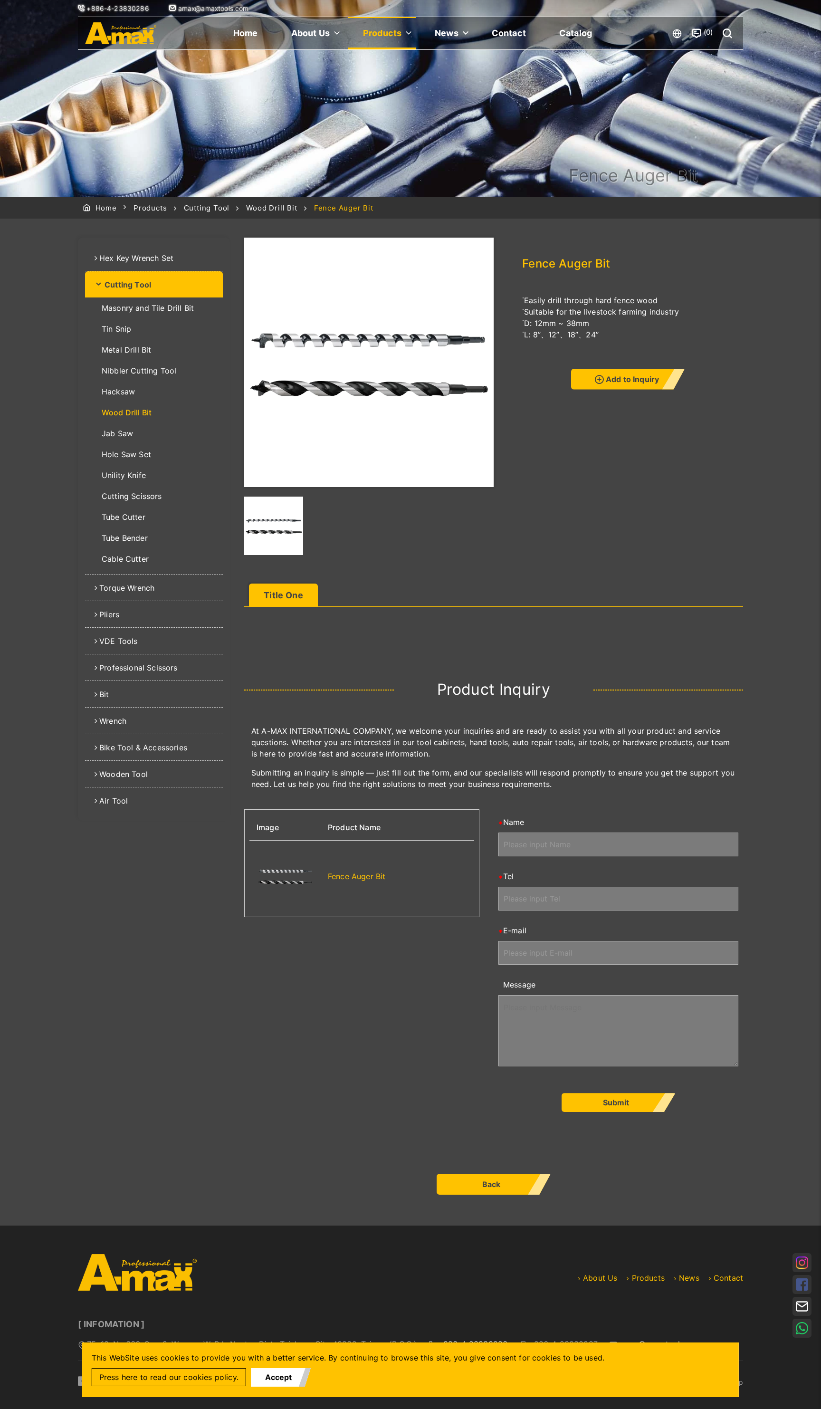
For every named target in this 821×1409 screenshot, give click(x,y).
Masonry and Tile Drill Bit (148, 308)
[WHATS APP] (801, 1328)
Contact (509, 33)
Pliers (109, 614)
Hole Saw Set (126, 454)
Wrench (112, 721)
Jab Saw (117, 433)
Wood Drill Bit (271, 207)
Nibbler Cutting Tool (139, 370)
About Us (310, 33)
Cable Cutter (125, 559)
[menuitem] (154, 258)
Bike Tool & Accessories (143, 747)
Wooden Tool (123, 774)
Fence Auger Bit (356, 876)
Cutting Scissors (132, 496)
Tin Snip (116, 329)
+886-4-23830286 (118, 8)
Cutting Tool (207, 207)
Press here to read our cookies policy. (169, 1377)
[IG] (801, 1262)
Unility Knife (124, 475)
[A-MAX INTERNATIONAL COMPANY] (120, 33)
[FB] (801, 1284)
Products (382, 33)
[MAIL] (801, 1306)
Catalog (575, 33)
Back (491, 1184)
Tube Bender (125, 538)
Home (245, 33)
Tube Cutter (123, 517)
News (446, 33)
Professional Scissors (138, 667)
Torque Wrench (126, 588)
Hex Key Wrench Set (136, 258)
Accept (278, 1377)
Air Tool (113, 800)
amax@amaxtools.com (212, 8)
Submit (616, 1102)
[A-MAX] (137, 1288)
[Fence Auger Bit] (285, 876)
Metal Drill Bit (126, 350)
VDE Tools (118, 641)
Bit (104, 694)
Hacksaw (118, 391)
